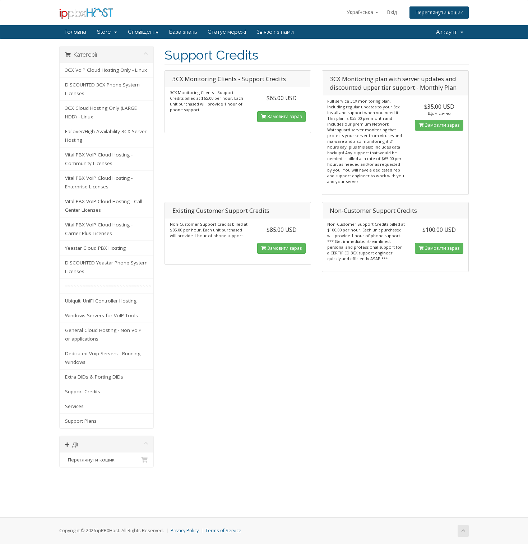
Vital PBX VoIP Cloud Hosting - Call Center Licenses (103, 205)
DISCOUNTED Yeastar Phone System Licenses (106, 267)
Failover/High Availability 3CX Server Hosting (106, 135)
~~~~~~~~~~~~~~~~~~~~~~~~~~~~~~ (108, 286)
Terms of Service (223, 530)
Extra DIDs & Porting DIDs (94, 377)
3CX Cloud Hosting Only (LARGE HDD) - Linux (101, 112)
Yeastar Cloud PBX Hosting (95, 248)
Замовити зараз (284, 116)
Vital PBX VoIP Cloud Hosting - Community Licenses (99, 159)
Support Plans (81, 421)
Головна (75, 32)
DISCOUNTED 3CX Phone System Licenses (102, 89)
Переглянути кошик (439, 12)
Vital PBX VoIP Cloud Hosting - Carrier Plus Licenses (99, 228)
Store (105, 32)
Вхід (392, 12)
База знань (183, 32)
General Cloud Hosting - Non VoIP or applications (103, 334)
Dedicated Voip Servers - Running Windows (102, 357)
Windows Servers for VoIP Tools (101, 315)
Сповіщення (143, 32)
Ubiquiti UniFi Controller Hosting (100, 300)
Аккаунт (448, 32)
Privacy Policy (185, 530)
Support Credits (82, 391)
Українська (361, 12)
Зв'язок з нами (275, 32)
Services (74, 406)
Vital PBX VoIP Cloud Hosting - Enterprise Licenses (99, 182)
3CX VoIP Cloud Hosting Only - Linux (106, 70)
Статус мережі (227, 32)
